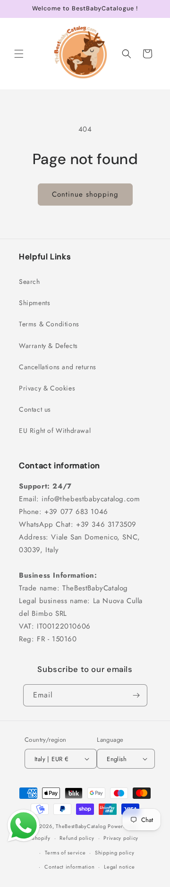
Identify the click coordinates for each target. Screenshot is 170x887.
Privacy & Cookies (47, 388)
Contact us (35, 409)
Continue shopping (85, 194)
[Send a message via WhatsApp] (23, 826)
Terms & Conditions (49, 324)
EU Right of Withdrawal (55, 430)
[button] (18, 53)
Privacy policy (120, 838)
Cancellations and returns (57, 367)
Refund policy (77, 838)
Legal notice (119, 866)
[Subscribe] (136, 695)
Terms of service (65, 852)
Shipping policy (115, 852)
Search (29, 281)
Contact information (69, 866)
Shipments (34, 302)
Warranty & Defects (48, 345)
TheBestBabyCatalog (81, 826)
